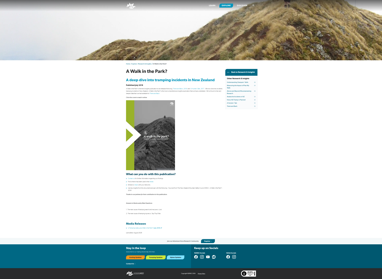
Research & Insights (144, 64)
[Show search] (253, 5)
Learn (212, 6)
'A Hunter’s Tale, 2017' (197, 88)
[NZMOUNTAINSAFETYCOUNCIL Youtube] (208, 257)
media (151, 181)
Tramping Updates (155, 257)
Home (128, 64)
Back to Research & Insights (243, 72)
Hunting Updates (135, 257)
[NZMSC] (133, 6)
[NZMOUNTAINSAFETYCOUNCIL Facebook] (196, 257)
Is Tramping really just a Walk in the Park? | (144, 228)
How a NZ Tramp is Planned (236, 100)
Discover (242, 6)
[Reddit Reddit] (214, 257)
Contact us (131, 178)
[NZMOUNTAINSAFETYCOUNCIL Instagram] (202, 257)
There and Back (232, 106)
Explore (227, 5)
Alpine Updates (175, 257)
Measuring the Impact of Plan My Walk (238, 87)
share (136, 185)
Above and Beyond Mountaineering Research (239, 92)
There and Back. (155, 93)
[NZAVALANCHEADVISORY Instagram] (234, 257)
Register (207, 241)
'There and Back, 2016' (180, 88)
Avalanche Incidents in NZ (236, 96)
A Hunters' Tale (232, 103)
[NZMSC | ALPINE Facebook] (228, 257)
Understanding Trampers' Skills (237, 82)
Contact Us (130, 264)
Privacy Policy (201, 273)
